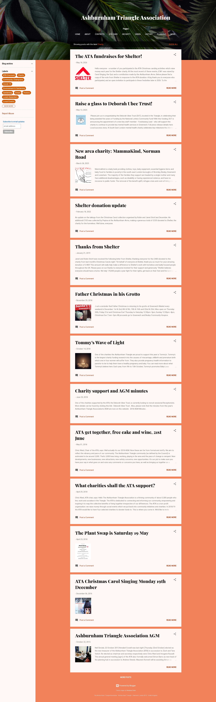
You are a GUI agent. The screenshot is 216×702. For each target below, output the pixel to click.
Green (138, 34)
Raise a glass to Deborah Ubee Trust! (113, 103)
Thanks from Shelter (97, 247)
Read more (171, 88)
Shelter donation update (100, 205)
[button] (174, 55)
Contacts (99, 34)
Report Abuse (8, 113)
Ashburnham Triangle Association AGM (117, 635)
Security (126, 34)
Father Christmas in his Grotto (107, 294)
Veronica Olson (131, 690)
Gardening (7, 93)
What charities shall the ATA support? (115, 485)
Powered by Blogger (127, 686)
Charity (21, 75)
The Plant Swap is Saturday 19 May (112, 533)
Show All (173, 44)
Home (77, 34)
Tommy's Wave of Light (99, 342)
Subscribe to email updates (13, 122)
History (149, 34)
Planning (161, 34)
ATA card (113, 34)
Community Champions (13, 79)
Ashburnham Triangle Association (125, 17)
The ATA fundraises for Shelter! (108, 56)
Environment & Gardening (14, 88)
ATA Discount (9, 75)
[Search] (179, 7)
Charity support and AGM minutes (111, 391)
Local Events (8, 101)
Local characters (10, 97)
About (87, 34)
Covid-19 (7, 84)
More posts (125, 677)
